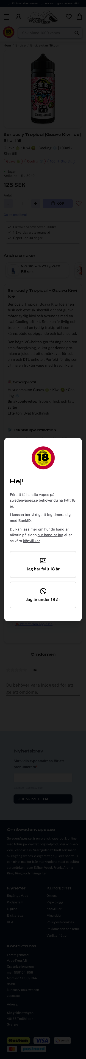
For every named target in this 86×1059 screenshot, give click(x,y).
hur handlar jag (50, 535)
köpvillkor (31, 541)
